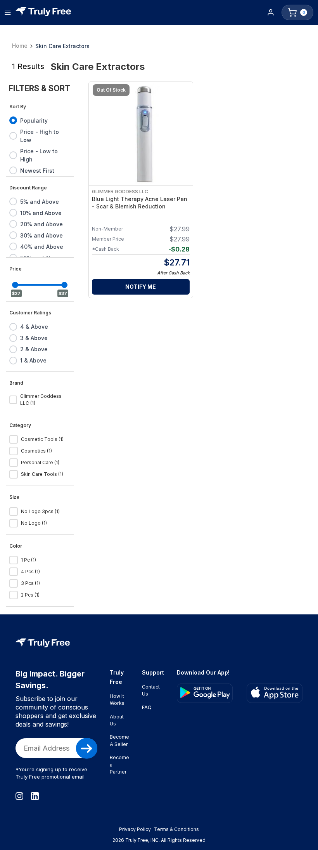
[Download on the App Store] (274, 693)
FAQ (147, 707)
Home (20, 45)
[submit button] (87, 748)
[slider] (15, 285)
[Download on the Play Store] (205, 693)
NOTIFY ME (140, 286)
